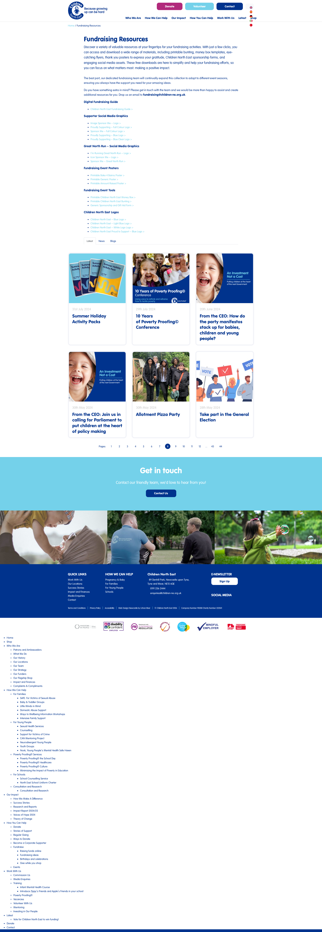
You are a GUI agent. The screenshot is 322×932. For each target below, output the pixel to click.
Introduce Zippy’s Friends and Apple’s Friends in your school (51, 891)
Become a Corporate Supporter (29, 842)
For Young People (114, 587)
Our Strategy (19, 669)
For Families (111, 583)
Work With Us (75, 579)
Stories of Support (22, 830)
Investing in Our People (25, 911)
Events (16, 867)
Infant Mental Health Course (35, 887)
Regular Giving (21, 834)
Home (71, 25)
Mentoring (18, 907)
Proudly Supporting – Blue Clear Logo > (111, 139)
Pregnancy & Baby (115, 579)
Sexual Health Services (32, 726)
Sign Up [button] (225, 581)
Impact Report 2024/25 (25, 810)
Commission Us (21, 875)
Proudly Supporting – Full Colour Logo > (111, 127)
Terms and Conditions (77, 608)
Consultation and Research (27, 786)
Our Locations (75, 583)
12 (200, 446)
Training (17, 883)
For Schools (19, 774)
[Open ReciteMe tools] (250, 6)
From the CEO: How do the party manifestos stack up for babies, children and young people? (222, 327)
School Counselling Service (34, 778)
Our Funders (19, 673)
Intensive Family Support (32, 718)
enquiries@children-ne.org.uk (165, 593)
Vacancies (18, 899)
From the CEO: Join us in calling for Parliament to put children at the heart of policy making (97, 422)
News (102, 241)
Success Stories (76, 587)
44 (220, 446)
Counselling (26, 730)
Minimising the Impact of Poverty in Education (44, 770)
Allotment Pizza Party (158, 414)
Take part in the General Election (224, 417)
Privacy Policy (95, 608)
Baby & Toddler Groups (32, 702)
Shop (9, 641)
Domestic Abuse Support (33, 710)
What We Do (20, 653)
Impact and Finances (79, 591)
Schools (109, 591)
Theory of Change (22, 818)
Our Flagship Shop (22, 678)
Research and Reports (25, 806)
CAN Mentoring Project (32, 738)
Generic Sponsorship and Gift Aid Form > (112, 205)
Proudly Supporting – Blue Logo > (108, 135)
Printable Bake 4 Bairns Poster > (107, 175)
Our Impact (12, 794)
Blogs (113, 241)
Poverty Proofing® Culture (33, 766)
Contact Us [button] (161, 493)
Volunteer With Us (22, 903)
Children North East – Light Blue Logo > (111, 223)
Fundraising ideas (29, 855)
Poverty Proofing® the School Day (38, 758)
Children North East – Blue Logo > (108, 219)
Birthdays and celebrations (34, 859)
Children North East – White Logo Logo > (112, 227)
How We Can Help (16, 690)
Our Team (18, 665)
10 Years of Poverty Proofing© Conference (157, 321)
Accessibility (109, 608)
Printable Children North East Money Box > (113, 197)
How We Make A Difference (28, 798)
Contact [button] (230, 6)
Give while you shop (30, 863)
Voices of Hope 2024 (24, 814)
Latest (90, 241)
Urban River (145, 608)
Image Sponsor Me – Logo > (106, 123)
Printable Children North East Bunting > (111, 201)
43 (212, 446)
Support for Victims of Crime (35, 734)
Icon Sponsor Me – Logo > (104, 157)
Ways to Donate (21, 838)
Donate (17, 826)
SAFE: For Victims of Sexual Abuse (37, 698)
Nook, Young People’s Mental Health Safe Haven (45, 750)
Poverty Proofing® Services (27, 754)
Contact (72, 599)
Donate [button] (169, 6)
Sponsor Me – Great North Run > (108, 161)
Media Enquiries (76, 595)
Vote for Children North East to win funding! (36, 919)
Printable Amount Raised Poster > (108, 183)
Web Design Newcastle (128, 608)
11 (192, 446)
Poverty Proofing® (23, 895)
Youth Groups (27, 746)
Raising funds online (30, 851)
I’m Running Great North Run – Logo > (111, 153)
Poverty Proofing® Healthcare (35, 762)
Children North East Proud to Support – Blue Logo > (117, 231)
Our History (19, 657)
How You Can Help (16, 822)
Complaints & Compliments (27, 686)
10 (184, 446)
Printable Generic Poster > (104, 179)
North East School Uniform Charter (38, 782)
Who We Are (13, 645)
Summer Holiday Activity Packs (89, 318)
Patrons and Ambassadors (27, 649)
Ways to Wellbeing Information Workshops (42, 714)
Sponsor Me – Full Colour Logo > (108, 131)
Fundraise (18, 847)
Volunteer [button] (199, 6)
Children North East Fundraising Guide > (112, 109)
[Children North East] (87, 10)
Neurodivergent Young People (35, 742)
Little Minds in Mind (30, 706)
